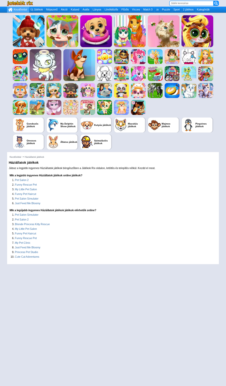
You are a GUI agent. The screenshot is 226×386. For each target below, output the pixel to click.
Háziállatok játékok (34, 157)
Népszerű (52, 9)
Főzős (125, 9)
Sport (176, 9)
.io (157, 9)
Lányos (97, 9)
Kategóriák (203, 9)
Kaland (75, 9)
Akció (64, 9)
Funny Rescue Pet (26, 184)
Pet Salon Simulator (26, 198)
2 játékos (188, 9)
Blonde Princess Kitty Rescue (32, 224)
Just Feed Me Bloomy (27, 203)
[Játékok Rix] (20, 3)
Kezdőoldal (20, 9)
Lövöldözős (111, 9)
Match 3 (148, 9)
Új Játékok (36, 9)
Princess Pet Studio (26, 252)
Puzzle (166, 9)
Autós (86, 9)
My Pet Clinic (22, 242)
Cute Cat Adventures (27, 256)
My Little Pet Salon (26, 189)
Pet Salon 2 (22, 180)
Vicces (136, 9)
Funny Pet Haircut (25, 194)
